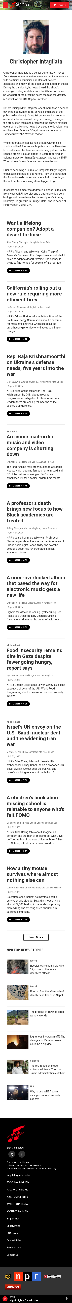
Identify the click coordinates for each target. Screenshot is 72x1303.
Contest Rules (14, 1240)
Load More (36, 937)
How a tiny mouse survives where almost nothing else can (32, 874)
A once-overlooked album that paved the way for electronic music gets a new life (36, 586)
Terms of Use (14, 1247)
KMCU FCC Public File (18, 1204)
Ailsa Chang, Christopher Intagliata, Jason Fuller (29, 242)
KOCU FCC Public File (17, 1211)
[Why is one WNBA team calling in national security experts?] (17, 1092)
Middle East (13, 645)
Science (34, 1060)
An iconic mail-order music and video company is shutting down (30, 445)
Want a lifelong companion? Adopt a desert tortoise (30, 229)
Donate (61, 5)
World (33, 960)
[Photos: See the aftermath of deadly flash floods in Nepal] (17, 992)
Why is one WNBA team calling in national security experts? (45, 1095)
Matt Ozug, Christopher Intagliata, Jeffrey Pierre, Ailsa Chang (35, 381)
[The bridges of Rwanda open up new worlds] (17, 1017)
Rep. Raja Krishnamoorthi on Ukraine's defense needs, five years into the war (36, 365)
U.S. (32, 1086)
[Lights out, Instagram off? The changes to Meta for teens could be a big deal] (17, 1042)
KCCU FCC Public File (17, 1189)
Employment (13, 1218)
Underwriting (13, 1226)
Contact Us (12, 1255)
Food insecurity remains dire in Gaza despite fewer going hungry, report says (34, 659)
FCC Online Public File (18, 1182)
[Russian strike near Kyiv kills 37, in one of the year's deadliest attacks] (17, 967)
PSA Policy (12, 1233)
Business (12, 431)
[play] (5, 1298)
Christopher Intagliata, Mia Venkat (22, 462)
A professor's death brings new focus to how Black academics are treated (35, 512)
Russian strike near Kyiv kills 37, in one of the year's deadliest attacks (47, 969)
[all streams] (67, 1299)
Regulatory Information (19, 1175)
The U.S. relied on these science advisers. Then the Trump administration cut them (47, 1069)
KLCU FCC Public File (17, 1197)
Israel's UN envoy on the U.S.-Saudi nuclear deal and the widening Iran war (34, 735)
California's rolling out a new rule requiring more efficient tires (34, 294)
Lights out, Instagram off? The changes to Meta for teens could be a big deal (47, 1040)
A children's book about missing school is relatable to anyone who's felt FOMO (35, 806)
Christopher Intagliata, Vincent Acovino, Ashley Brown (31, 602)
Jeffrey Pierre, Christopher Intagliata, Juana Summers (32, 528)
